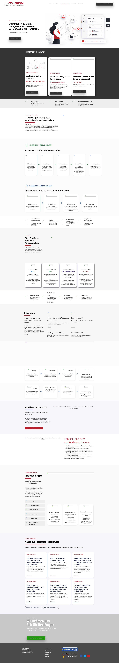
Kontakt (47, 650)
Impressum (47, 654)
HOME (50, 3)
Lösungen (55, 3)
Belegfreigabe (32, 501)
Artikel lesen (29, 574)
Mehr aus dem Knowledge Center (32, 607)
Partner (73, 3)
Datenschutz (48, 652)
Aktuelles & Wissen (65, 3)
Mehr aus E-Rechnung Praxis (50, 607)
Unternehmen (81, 3)
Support (47, 656)
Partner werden (48, 649)
